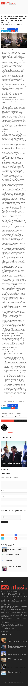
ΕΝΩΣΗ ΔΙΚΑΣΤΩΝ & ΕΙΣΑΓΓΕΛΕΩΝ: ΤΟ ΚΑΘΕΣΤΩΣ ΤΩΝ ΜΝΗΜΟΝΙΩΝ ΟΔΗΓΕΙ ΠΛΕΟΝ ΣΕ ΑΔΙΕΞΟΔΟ (16, 654)
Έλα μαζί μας (10, 560)
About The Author (7, 420)
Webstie (3, 502)
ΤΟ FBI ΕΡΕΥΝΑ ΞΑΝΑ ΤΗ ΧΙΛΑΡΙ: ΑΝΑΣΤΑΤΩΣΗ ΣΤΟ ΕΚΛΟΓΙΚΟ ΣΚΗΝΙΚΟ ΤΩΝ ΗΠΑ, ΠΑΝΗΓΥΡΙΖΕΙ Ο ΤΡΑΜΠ (17, 641)
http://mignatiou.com (12, 396)
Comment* (3, 479)
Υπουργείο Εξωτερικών (19, 401)
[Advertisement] (14, 11)
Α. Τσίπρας (10, 398)
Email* (2, 496)
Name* (2, 490)
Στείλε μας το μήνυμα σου (13, 554)
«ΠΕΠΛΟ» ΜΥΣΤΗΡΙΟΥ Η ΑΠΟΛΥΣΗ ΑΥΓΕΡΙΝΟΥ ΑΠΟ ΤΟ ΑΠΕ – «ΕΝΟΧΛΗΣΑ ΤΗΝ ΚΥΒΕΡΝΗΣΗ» (16, 666)
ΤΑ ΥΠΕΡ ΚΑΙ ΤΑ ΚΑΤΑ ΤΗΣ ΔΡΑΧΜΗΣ (14, 659)
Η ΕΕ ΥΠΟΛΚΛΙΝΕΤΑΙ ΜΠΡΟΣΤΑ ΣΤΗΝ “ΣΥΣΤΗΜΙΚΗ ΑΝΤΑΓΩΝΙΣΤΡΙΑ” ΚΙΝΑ (15, 567)
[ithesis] (8, 3)
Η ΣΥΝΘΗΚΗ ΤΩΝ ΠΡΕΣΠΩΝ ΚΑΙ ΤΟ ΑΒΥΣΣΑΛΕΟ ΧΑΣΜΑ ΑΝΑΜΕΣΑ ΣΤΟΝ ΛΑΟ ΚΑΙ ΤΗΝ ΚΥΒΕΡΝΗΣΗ (14, 464)
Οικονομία (9, 658)
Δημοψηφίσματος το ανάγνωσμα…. (14, 672)
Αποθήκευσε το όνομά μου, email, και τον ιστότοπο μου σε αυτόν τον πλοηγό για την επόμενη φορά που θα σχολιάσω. (13, 512)
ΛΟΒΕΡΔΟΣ (16, 398)
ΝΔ (21, 398)
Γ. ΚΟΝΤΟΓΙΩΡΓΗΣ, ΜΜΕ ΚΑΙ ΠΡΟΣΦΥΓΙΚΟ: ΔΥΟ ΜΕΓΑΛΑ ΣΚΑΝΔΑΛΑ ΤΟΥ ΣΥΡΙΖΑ (17, 647)
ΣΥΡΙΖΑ (4, 401)
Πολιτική (9, 639)
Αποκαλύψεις (19, 24)
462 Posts (10, 432)
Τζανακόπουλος (10, 401)
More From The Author (20, 420)
